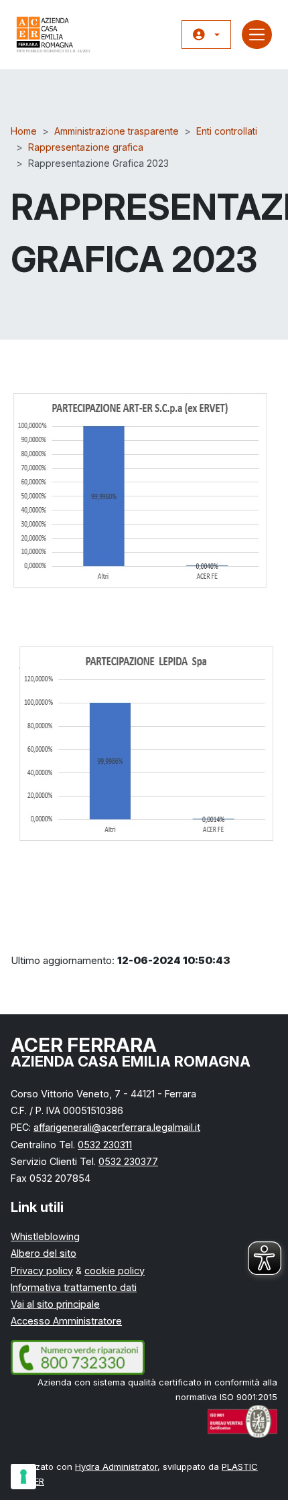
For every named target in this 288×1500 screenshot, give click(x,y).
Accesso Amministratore (66, 1320)
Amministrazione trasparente (116, 131)
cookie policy (114, 1270)
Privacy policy (42, 1270)
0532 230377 (128, 1161)
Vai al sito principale (55, 1304)
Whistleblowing (45, 1236)
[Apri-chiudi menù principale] (257, 34)
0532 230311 (105, 1144)
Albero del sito (43, 1253)
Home (24, 131)
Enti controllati (226, 131)
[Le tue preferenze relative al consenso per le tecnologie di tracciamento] (23, 1476)
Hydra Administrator (116, 1466)
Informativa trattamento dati (74, 1287)
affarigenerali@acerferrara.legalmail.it (116, 1127)
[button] (206, 35)
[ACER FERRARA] (53, 34)
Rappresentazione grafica (85, 147)
